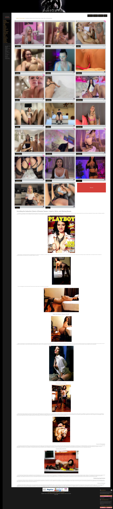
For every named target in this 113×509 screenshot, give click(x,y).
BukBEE (17, 18)
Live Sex (105, 15)
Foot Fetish (6, 42)
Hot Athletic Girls (7, 53)
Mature (5, 30)
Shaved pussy (6, 31)
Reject (103, 507)
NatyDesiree (49, 180)
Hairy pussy (6, 32)
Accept (109, 507)
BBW (4, 24)
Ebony (5, 35)
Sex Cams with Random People (7, 47)
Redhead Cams (6, 22)
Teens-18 (5, 36)
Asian (5, 23)
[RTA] (111, 497)
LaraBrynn (18, 46)
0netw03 (48, 46)
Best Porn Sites (100, 15)
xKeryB (17, 207)
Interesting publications (7, 58)
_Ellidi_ (48, 207)
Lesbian (5, 25)
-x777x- (17, 100)
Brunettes (5, 21)
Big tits (5, 34)
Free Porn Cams (90, 15)
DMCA (57, 492)
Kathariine (79, 73)
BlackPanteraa (18, 180)
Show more (91, 187)
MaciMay (48, 73)
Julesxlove (48, 100)
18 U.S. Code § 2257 (61, 492)
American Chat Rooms (7, 49)
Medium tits (6, 33)
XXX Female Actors (7, 55)
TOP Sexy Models (22, 18)
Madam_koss (79, 100)
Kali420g (17, 73)
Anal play (5, 40)
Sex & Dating (95, 15)
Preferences (7, 17)
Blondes (5, 20)
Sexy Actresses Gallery (7, 51)
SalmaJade (79, 180)
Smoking (5, 41)
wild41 (78, 46)
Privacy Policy (50, 492)
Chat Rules (53, 492)
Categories (7, 16)
